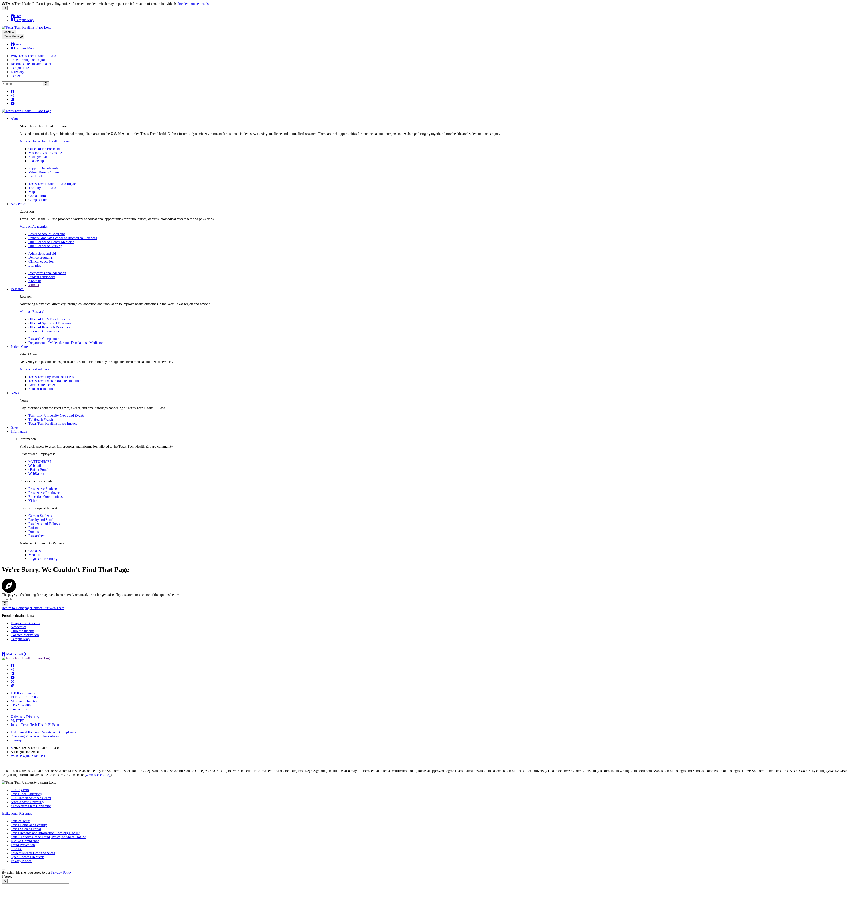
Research (17, 289)
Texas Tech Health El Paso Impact (52, 184)
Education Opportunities (45, 496)
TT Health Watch (40, 419)
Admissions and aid (42, 253)
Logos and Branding (42, 559)
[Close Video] (5, 881)
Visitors (33, 500)
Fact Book (35, 176)
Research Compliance (43, 339)
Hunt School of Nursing (45, 246)
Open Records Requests (27, 857)
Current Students (40, 516)
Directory (17, 72)
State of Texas (20, 821)
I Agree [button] (7, 876)
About (15, 118)
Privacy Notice (21, 861)
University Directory (25, 717)
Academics (18, 204)
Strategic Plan (38, 157)
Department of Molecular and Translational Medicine (65, 343)
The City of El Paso (42, 188)
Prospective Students (42, 489)
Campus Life (20, 68)
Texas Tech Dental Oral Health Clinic (54, 381)
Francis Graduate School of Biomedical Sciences (62, 238)
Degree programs (40, 257)
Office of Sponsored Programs (49, 323)
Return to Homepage (16, 608)
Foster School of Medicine (46, 234)
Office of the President (44, 149)
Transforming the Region (28, 60)
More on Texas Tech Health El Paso (45, 141)
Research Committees (43, 331)
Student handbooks (41, 277)
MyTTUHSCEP (40, 461)
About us (34, 281)
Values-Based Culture (43, 172)
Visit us (33, 285)
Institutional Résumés (17, 813)
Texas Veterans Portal (26, 829)
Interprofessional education (47, 273)
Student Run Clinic (41, 389)
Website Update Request (28, 756)
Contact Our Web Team (47, 608)
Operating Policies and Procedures (35, 736)
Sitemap (16, 740)
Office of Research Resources (49, 327)
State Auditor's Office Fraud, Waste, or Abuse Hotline (48, 837)
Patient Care (19, 347)
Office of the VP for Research (49, 319)
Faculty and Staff (40, 520)
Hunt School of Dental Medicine (51, 242)
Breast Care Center (41, 385)
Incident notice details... (194, 4)
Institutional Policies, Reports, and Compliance (43, 732)
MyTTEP (17, 721)
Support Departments (43, 168)
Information (19, 431)
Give (17, 16)
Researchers (36, 536)
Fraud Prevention (23, 845)
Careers (16, 76)
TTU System (20, 790)
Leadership (36, 161)
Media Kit (35, 555)
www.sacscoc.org (98, 775)
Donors (33, 532)
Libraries (34, 265)
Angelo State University (27, 802)
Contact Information (25, 635)
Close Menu (12, 36)
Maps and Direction (24, 701)
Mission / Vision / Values (45, 153)
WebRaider (36, 473)
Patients (33, 528)
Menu (8, 31)
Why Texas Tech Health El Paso (33, 56)
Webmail (34, 465)
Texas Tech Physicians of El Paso (51, 377)
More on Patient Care (34, 369)
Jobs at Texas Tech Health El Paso (35, 725)
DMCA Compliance (25, 841)
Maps (32, 192)
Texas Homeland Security (29, 825)
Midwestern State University (31, 806)
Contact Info (37, 196)
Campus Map (24, 20)
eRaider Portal (38, 469)
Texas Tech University (26, 794)
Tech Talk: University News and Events (56, 415)
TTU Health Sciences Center (31, 798)
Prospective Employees (44, 492)
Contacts (34, 551)
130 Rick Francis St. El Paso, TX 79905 (25, 695)
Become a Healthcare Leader (31, 64)
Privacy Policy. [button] (61, 872)
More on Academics (34, 226)
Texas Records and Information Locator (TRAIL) (45, 833)
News (15, 393)
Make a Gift (15, 654)
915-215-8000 (21, 705)
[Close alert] (5, 8)
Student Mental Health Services (33, 853)
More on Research (32, 311)
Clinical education (41, 261)
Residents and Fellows (44, 524)
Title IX (16, 849)
